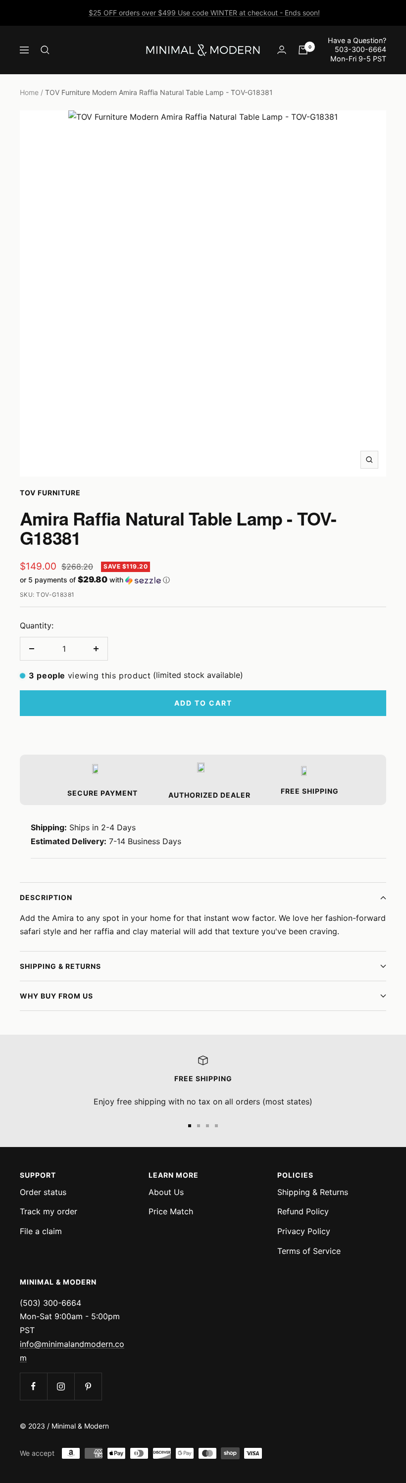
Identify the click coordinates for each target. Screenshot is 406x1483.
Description (46, 897)
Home (29, 92)
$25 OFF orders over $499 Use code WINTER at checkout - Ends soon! (204, 12)
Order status (43, 1192)
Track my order (48, 1211)
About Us (166, 1192)
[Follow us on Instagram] (60, 1386)
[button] (203, 580)
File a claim (41, 1231)
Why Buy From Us (56, 996)
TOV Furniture (50, 492)
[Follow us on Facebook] (33, 1386)
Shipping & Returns (60, 966)
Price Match (171, 1211)
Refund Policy (303, 1211)
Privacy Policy (303, 1231)
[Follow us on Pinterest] (88, 1386)
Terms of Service (309, 1251)
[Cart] (303, 50)
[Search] (45, 50)
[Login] (281, 50)
